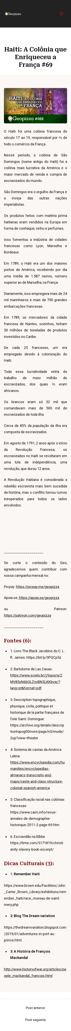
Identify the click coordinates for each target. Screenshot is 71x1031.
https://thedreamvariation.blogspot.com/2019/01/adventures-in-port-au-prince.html (35, 933)
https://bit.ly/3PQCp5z (43, 657)
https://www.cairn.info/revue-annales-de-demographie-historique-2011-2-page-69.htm (34, 818)
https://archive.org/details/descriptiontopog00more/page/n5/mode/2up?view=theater (37, 731)
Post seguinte (35, 1020)
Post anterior (35, 1008)
